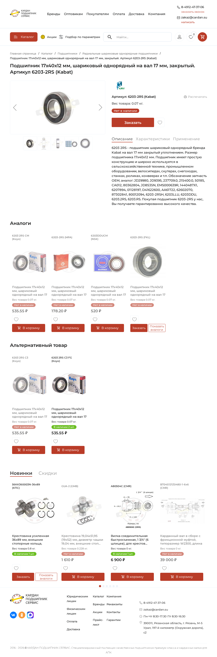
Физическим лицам (76, 611)
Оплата (119, 14)
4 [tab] (110, 586)
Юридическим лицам (77, 599)
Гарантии (114, 620)
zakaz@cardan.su (194, 19)
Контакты (113, 612)
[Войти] (179, 37)
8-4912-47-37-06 (192, 7)
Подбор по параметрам (82, 37)
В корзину (31, 328)
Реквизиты (114, 604)
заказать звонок (192, 11)
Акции (52, 37)
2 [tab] (103, 586)
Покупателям (97, 14)
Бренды (53, 14)
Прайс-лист (98, 622)
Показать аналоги (157, 328)
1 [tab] (100, 586)
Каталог (98, 596)
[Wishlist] (159, 122)
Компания (156, 14)
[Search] (109, 37)
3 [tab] (107, 586)
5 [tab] (114, 586)
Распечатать (197, 97)
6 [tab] (117, 586)
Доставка (136, 14)
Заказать (132, 122)
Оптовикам (73, 14)
